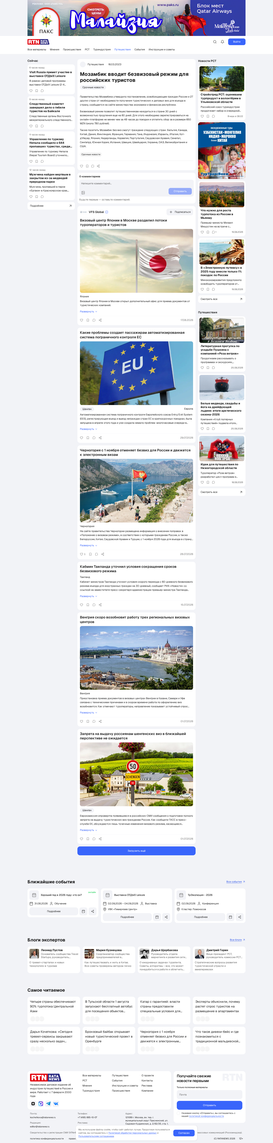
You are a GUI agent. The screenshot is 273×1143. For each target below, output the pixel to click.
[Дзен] (33, 1104)
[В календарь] (83, 911)
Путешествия (122, 49)
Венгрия (85, 693)
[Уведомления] (222, 42)
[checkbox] (178, 1113)
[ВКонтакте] (56, 1104)
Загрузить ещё (137, 850)
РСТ (87, 49)
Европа (188, 408)
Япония (84, 296)
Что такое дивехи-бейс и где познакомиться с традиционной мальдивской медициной (217, 1039)
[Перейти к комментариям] (42, 90)
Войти (236, 41)
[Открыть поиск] (215, 42)
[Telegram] (48, 1104)
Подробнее (54, 911)
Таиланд (85, 577)
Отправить (209, 1105)
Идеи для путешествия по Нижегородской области (219, 466)
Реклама (147, 1085)
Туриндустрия (102, 49)
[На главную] (38, 42)
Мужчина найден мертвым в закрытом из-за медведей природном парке (50, 178)
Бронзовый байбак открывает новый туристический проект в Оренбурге (109, 1036)
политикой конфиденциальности (206, 1116)
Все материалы (36, 49)
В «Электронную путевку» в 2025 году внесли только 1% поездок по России (221, 271)
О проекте (148, 1075)
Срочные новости (93, 87)
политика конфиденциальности (47, 1138)
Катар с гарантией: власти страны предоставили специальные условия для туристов (160, 1009)
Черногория (87, 526)
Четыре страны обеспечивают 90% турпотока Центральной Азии (53, 1006)
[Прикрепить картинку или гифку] (83, 193)
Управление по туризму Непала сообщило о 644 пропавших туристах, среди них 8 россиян (49, 144)
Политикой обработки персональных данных (132, 1132)
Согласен (184, 1133)
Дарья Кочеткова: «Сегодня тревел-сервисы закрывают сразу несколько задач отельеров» (51, 1039)
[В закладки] (36, 90)
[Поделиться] (98, 166)
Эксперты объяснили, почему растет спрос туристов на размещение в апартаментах (217, 1006)
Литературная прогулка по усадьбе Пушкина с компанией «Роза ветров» (220, 349)
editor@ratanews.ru (39, 1126)
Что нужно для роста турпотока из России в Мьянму (217, 214)
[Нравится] (31, 90)
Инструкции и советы (162, 49)
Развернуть (87, 311)
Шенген (86, 409)
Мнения (54, 49)
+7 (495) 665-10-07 (87, 1117)
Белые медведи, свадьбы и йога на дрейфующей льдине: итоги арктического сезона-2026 (221, 409)
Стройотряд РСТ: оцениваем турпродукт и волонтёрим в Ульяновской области (221, 98)
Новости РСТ (207, 61)
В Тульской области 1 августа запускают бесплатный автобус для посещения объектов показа (109, 1009)
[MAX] (41, 1104)
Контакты (147, 1080)
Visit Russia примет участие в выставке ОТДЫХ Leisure (50, 74)
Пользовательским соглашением (96, 1136)
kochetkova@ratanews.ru (43, 1117)
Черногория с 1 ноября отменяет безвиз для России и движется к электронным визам (163, 1039)
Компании (147, 1090)
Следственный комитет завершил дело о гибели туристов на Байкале (47, 107)
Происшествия (72, 49)
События (139, 49)
